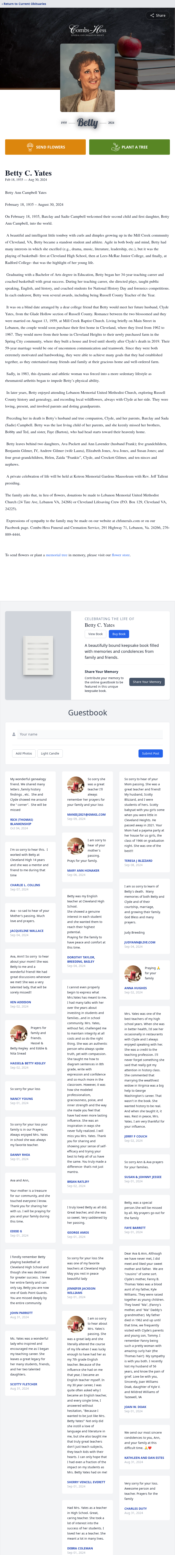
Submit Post (150, 753)
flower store (121, 554)
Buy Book (118, 634)
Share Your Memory (147, 682)
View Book (95, 634)
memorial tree (56, 554)
